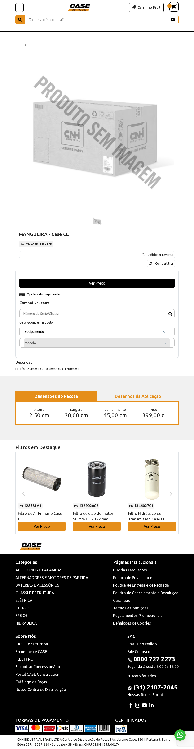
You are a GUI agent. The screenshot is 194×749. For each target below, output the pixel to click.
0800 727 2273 (154, 659)
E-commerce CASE (31, 651)
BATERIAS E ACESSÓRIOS (37, 585)
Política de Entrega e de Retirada (141, 585)
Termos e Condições (130, 608)
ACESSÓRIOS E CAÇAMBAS (38, 570)
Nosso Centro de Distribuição (40, 689)
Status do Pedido (142, 644)
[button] (42, 488)
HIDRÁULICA (26, 623)
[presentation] (23, 493)
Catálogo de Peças (31, 682)
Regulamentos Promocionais (138, 615)
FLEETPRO (24, 659)
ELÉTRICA (23, 600)
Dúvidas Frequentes (130, 570)
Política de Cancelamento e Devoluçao (146, 593)
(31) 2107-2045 (155, 687)
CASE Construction (31, 644)
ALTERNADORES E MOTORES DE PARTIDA (51, 577)
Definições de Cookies (132, 623)
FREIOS (21, 615)
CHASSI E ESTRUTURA (34, 593)
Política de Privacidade (132, 577)
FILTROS (22, 608)
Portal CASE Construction (37, 674)
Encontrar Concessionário (37, 667)
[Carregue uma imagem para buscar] (173, 19)
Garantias (121, 600)
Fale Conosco (138, 651)
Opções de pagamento (43, 294)
